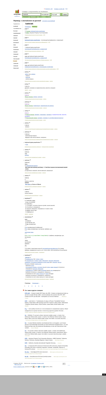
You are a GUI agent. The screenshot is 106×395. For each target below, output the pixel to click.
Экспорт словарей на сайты (18, 366)
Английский (15, 26)
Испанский (15, 47)
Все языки (15, 30)
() (55, 117)
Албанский (15, 35)
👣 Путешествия (18, 364)
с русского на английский (48, 20)
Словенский (15, 63)
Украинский (15, 65)
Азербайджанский (16, 33)
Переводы (33, 16)
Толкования (25, 16)
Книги (40, 16)
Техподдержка (33, 363)
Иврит (14, 44)
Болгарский (15, 40)
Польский (15, 56)
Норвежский (15, 54)
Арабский (15, 37)
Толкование (28, 26)
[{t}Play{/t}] (28, 28)
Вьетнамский (16, 42)
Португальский (16, 58)
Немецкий (15, 51)
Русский (15, 61)
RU (66, 8)
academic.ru (17, 16)
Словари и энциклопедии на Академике (35, 11)
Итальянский (16, 49)
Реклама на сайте (40, 363)
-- (37, 60)
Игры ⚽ (48, 16)
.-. (27, 352)
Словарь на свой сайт (59, 8)
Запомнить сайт (49, 8)
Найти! (65, 14)
